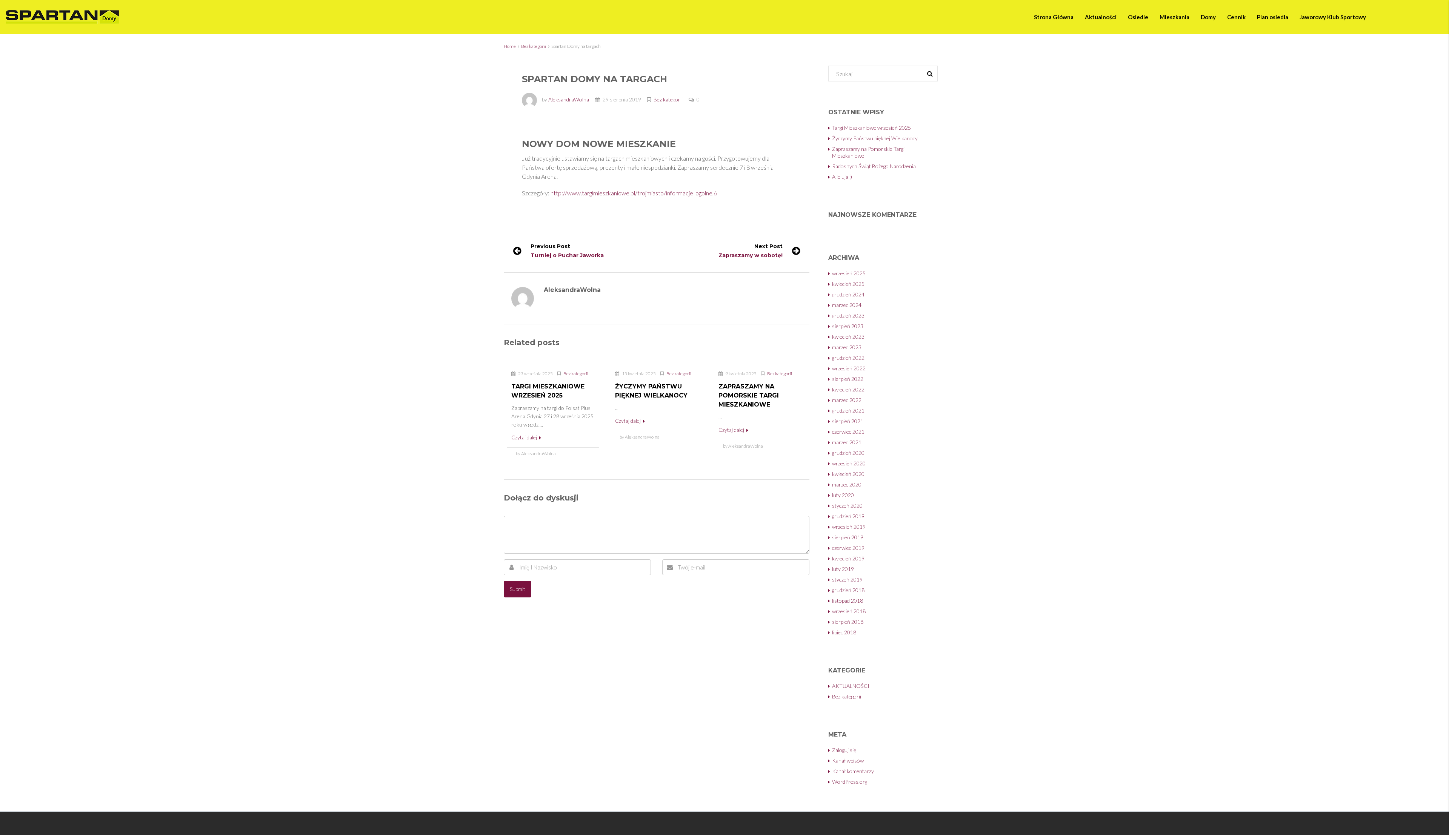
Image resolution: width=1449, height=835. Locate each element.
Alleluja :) (842, 176)
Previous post (550, 246)
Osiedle (1138, 17)
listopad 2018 (847, 600)
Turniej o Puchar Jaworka (567, 255)
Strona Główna (1054, 17)
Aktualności (1101, 17)
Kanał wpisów (848, 760)
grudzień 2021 (848, 410)
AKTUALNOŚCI (850, 686)
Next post (768, 246)
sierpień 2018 (847, 622)
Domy (1208, 17)
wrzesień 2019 (849, 526)
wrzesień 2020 (849, 463)
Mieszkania (1174, 17)
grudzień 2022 (848, 358)
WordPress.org (849, 781)
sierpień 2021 (847, 421)
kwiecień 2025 (848, 284)
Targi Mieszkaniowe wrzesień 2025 (871, 127)
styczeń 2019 (847, 579)
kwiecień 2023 (848, 336)
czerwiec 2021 (848, 431)
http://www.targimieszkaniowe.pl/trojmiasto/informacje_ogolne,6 (634, 192)
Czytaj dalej (524, 437)
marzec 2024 (846, 305)
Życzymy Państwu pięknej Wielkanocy (875, 138)
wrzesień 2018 (849, 611)
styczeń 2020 (847, 505)
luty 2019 (843, 569)
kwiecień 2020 (848, 474)
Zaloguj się (844, 750)
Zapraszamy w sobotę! (750, 255)
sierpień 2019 (847, 537)
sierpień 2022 (847, 379)
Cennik (1236, 17)
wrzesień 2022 (849, 368)
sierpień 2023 (847, 326)
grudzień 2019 (848, 516)
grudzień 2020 (848, 453)
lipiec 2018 (844, 632)
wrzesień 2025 (849, 273)
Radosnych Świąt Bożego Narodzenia (874, 166)
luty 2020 (843, 495)
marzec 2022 (846, 400)
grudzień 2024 (848, 294)
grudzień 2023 (848, 315)
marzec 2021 (846, 442)
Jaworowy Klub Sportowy (1333, 17)
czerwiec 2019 (848, 548)
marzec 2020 (846, 484)
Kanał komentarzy (853, 771)
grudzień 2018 (848, 590)
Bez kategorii (533, 46)
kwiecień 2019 (848, 558)
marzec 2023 (846, 347)
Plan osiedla (1272, 17)
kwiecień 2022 (848, 389)
